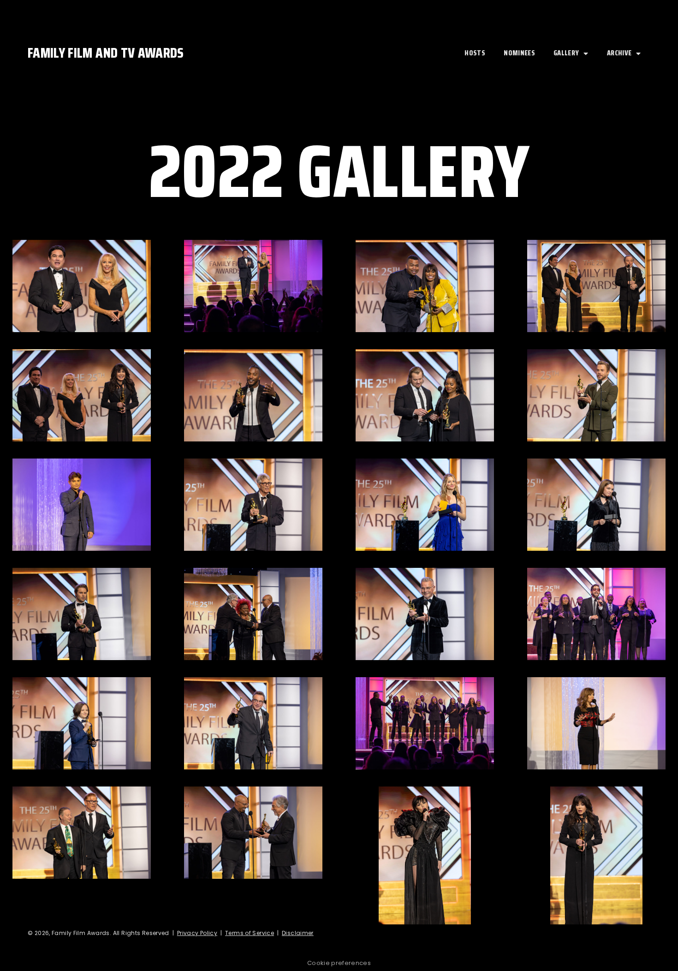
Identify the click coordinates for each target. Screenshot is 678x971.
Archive (619, 53)
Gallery (566, 53)
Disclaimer (298, 933)
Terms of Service (249, 933)
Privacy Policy (197, 933)
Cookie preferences (339, 963)
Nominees (519, 53)
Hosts (474, 53)
